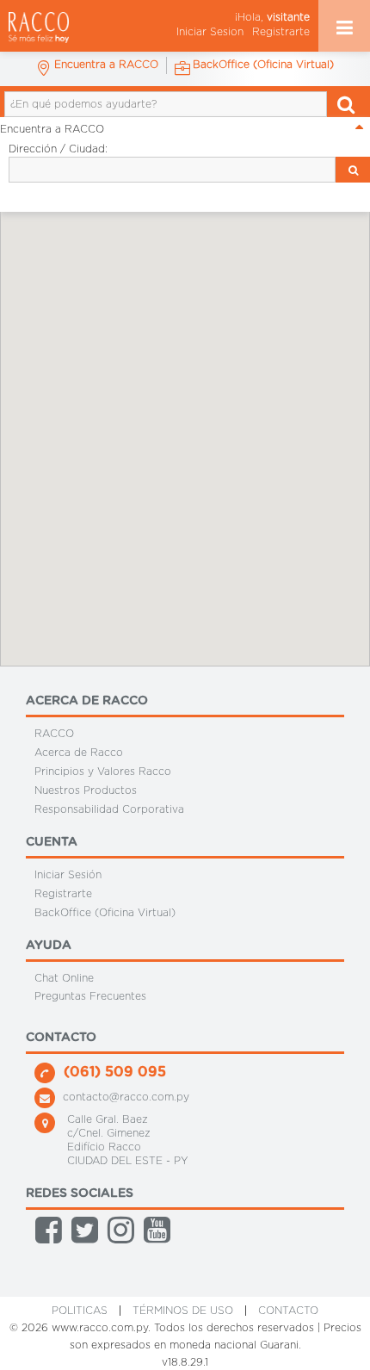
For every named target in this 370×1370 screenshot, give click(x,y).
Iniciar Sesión (68, 875)
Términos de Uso (183, 1310)
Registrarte (281, 32)
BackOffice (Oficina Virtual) (105, 913)
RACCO (54, 733)
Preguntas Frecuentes (90, 996)
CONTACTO (288, 1310)
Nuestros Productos (85, 790)
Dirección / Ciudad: (58, 149)
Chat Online (64, 977)
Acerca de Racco (78, 752)
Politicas (80, 1310)
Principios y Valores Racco (102, 771)
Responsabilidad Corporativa (109, 809)
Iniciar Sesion (210, 32)
